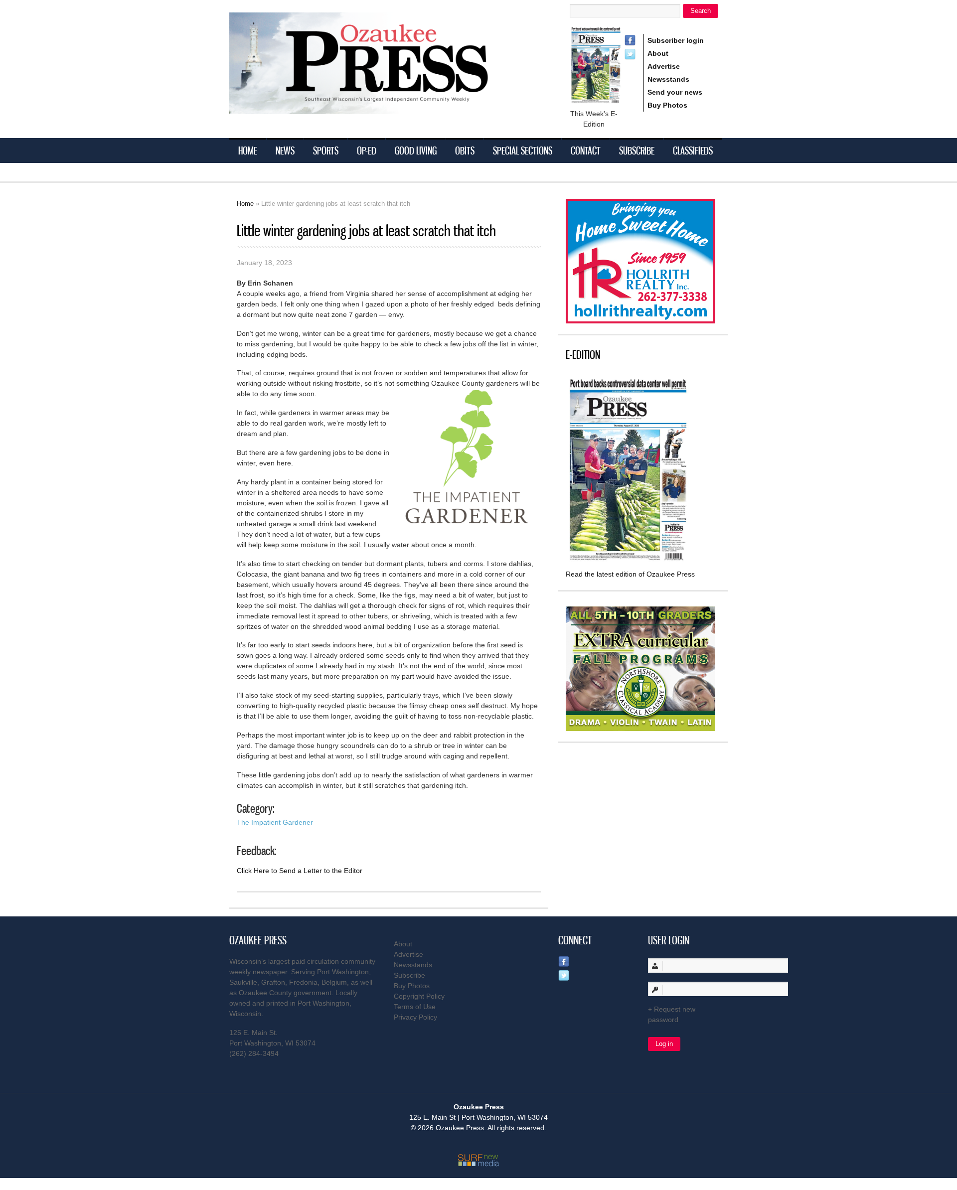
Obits (465, 150)
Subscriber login (675, 40)
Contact (586, 150)
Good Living (416, 150)
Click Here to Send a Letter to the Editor (299, 871)
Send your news (674, 92)
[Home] (378, 108)
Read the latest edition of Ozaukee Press (630, 574)
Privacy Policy (415, 1017)
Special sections (522, 150)
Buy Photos (667, 105)
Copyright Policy (419, 996)
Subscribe (636, 150)
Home (247, 150)
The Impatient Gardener (275, 822)
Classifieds (693, 150)
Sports (325, 150)
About (657, 53)
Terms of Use (415, 1007)
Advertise (663, 66)
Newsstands (668, 79)
